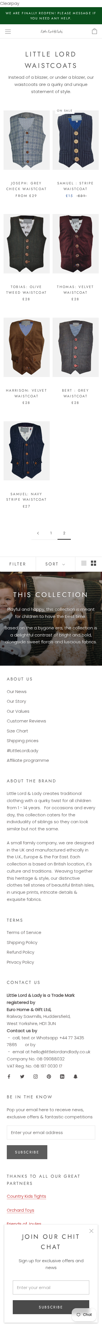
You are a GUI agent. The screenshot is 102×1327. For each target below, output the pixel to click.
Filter (17, 564)
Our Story (16, 701)
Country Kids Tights (26, 1196)
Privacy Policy (20, 962)
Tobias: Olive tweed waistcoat (26, 289)
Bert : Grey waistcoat (75, 393)
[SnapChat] (75, 1076)
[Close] (91, 1231)
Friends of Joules (24, 1224)
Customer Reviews (26, 721)
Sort (53, 564)
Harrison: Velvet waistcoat (26, 393)
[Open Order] (94, 31)
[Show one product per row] (83, 563)
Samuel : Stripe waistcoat (75, 186)
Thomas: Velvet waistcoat (75, 289)
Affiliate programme (28, 760)
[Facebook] (9, 1076)
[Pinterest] (49, 1076)
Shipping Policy (22, 942)
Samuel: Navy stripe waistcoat (26, 497)
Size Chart (17, 731)
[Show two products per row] (93, 563)
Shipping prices (23, 741)
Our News (17, 691)
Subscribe (51, 1307)
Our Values (18, 711)
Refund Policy (20, 952)
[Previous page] (37, 533)
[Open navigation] (8, 31)
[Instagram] (35, 1076)
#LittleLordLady (22, 751)
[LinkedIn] (62, 1076)
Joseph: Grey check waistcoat (26, 186)
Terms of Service (24, 932)
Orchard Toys (20, 1210)
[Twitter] (22, 1076)
